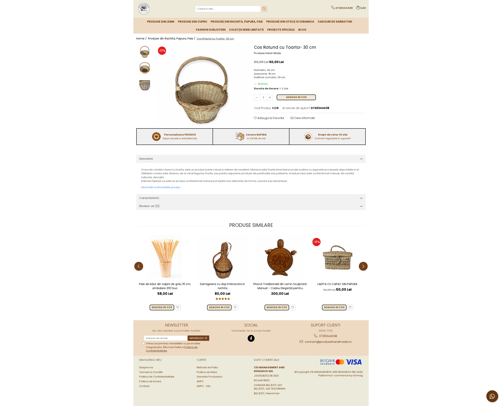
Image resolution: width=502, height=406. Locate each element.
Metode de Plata (207, 367)
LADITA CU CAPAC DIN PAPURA (337, 284)
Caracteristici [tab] (149, 198)
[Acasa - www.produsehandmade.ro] (156, 9)
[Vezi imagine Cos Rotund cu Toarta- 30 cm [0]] (144, 51)
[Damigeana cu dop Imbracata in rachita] (222, 257)
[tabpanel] (201, 85)
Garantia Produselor (210, 377)
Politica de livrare (150, 381)
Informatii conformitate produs (160, 187)
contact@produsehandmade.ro (328, 342)
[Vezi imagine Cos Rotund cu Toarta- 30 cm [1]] (144, 67)
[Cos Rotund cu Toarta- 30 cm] (201, 85)
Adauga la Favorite (270, 118)
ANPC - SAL (204, 386)
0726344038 (327, 336)
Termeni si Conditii (151, 372)
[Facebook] (251, 338)
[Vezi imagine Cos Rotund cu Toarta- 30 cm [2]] (144, 84)
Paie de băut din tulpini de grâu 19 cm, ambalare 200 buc (165, 286)
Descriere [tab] (146, 159)
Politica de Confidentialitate (156, 377)
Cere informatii (304, 118)
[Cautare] (264, 9)
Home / (141, 38)
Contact (144, 386)
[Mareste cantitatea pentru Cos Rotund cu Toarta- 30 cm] (270, 97)
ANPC (200, 381)
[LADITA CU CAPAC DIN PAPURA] (337, 257)
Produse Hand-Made (267, 53)
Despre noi (146, 367)
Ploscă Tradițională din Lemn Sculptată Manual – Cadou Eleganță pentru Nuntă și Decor (279, 286)
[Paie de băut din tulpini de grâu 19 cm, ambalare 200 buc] (165, 257)
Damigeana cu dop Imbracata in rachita (222, 286)
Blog (302, 30)
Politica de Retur (207, 372)
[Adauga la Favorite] (178, 307)
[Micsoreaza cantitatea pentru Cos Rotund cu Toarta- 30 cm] (257, 97)
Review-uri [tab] (149, 206)
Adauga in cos (296, 97)
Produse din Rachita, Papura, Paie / (172, 38)
